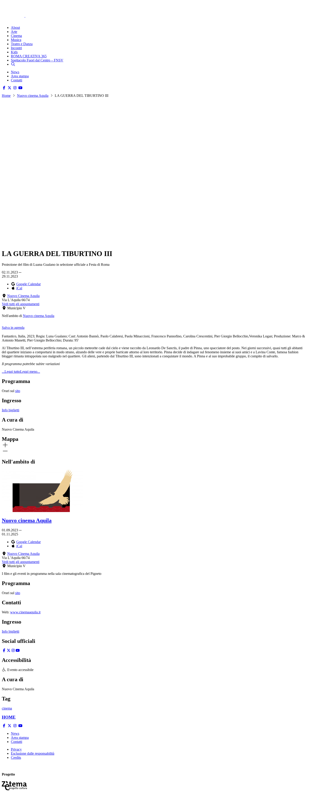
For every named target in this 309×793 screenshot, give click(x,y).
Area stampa (20, 76)
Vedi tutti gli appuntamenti (20, 304)
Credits (16, 757)
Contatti (16, 80)
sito (17, 391)
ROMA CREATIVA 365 (29, 56)
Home (6, 96)
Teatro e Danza (22, 44)
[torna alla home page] (20, 9)
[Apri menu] (4, 20)
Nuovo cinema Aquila (32, 96)
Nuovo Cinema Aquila (23, 296)
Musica (16, 40)
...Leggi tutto (11, 371)
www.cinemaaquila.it (25, 612)
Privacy (16, 749)
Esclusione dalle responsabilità (32, 753)
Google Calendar (28, 284)
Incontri (16, 48)
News (15, 72)
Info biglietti (10, 410)
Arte (14, 32)
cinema (7, 708)
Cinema (16, 36)
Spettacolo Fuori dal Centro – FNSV (37, 60)
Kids (14, 52)
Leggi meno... (30, 371)
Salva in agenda (13, 327)
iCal (19, 288)
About (15, 27)
